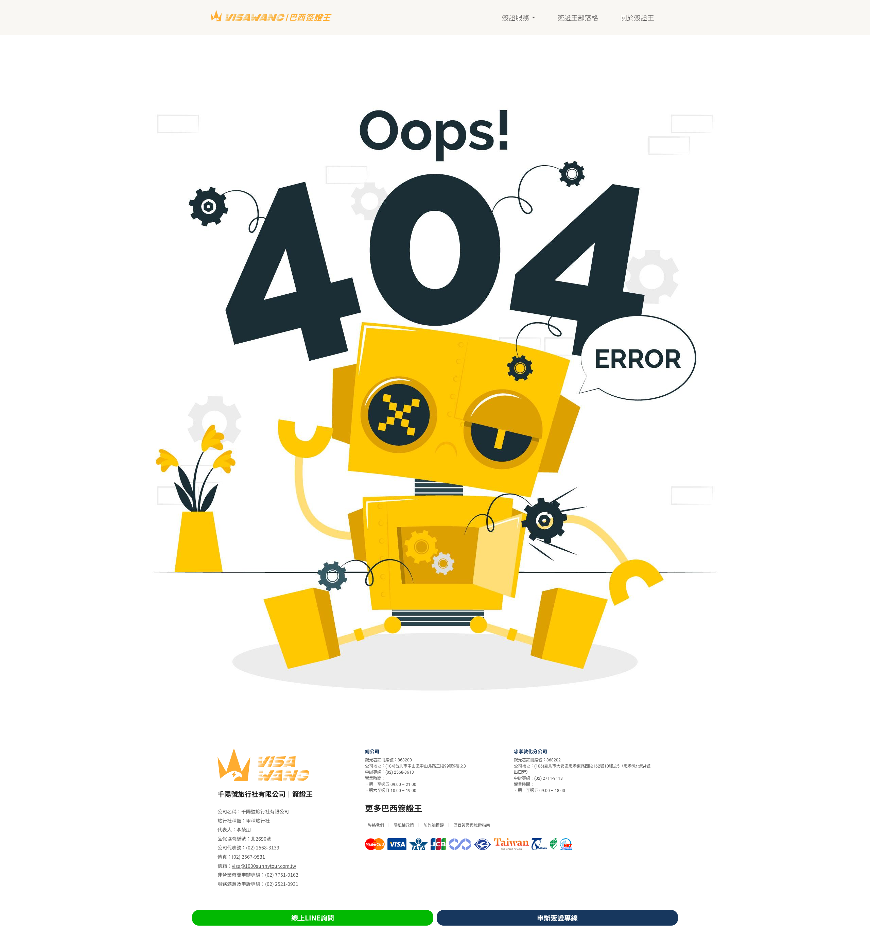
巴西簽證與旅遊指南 (471, 825)
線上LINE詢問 (312, 918)
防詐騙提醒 (433, 825)
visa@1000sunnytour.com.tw (264, 865)
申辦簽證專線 (557, 918)
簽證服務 (515, 17)
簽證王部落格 (577, 17)
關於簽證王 (637, 17)
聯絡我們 (376, 825)
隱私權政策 (404, 825)
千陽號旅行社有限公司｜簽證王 (265, 794)
